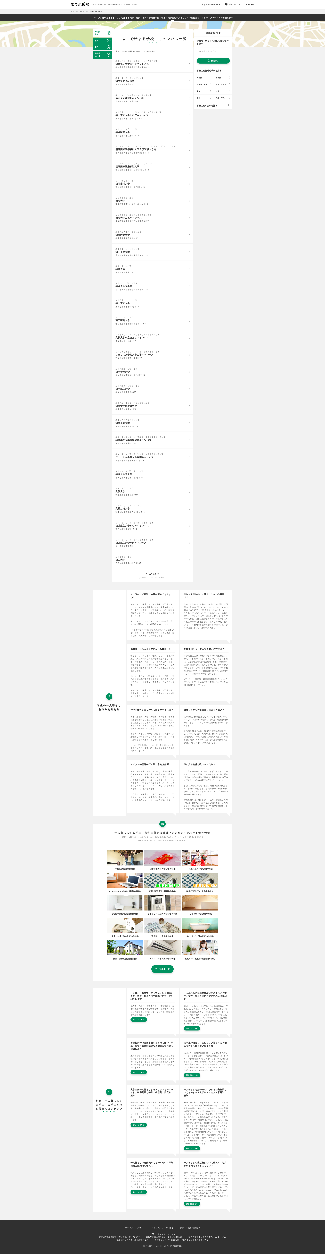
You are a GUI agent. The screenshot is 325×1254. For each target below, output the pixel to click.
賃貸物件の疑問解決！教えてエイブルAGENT (119, 1236)
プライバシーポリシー (135, 1228)
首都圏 (199, 77)
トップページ (249, 4)
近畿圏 (218, 77)
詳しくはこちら (138, 1019)
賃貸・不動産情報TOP (190, 1228)
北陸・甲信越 (221, 84)
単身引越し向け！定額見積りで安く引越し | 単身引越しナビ (182, 1239)
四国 (217, 91)
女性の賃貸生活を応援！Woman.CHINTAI (207, 1236)
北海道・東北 (202, 84)
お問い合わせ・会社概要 (162, 1228)
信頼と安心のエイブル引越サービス (132, 1239)
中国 (198, 98)
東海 (198, 91)
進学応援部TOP (76, 12)
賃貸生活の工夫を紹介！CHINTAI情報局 (164, 1236)
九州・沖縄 (220, 98)
